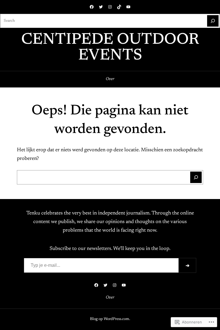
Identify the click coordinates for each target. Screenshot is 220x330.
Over (110, 79)
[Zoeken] (196, 177)
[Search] (213, 21)
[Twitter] (101, 7)
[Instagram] (110, 7)
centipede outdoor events (110, 48)
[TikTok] (119, 7)
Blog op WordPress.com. (110, 319)
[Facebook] (91, 7)
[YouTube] (128, 7)
